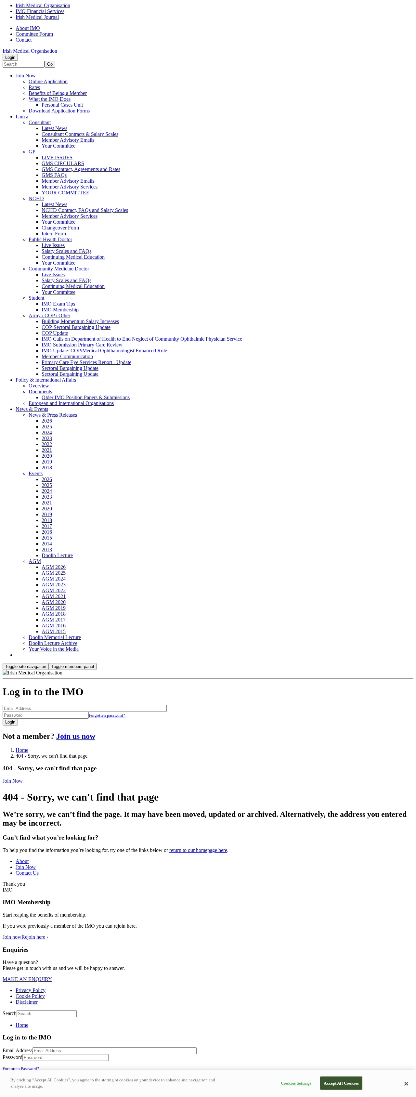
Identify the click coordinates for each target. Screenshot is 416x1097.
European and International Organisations (71, 403)
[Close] (406, 1084)
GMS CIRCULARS (63, 163)
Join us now (75, 736)
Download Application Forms (59, 110)
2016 (47, 532)
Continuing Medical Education (73, 257)
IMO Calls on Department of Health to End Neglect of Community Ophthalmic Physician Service (142, 339)
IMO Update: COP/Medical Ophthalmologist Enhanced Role (104, 350)
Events (36, 473)
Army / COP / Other (49, 315)
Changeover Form (60, 227)
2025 (47, 426)
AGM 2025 (54, 573)
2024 (47, 432)
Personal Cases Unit (62, 105)
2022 (47, 444)
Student (36, 298)
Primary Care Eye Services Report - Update (86, 362)
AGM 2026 (54, 567)
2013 (47, 549)
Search (10, 1013)
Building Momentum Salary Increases (80, 321)
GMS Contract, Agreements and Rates (81, 169)
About (22, 861)
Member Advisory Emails (68, 140)
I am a (22, 116)
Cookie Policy (30, 996)
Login (10, 57)
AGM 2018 (54, 614)
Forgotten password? (107, 715)
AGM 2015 (54, 631)
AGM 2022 (54, 590)
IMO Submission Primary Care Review (82, 344)
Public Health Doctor (50, 239)
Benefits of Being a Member (58, 93)
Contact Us (27, 873)
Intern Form (54, 233)
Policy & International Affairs (46, 380)
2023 (47, 438)
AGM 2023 (54, 584)
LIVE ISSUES (57, 157)
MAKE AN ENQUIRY (27, 979)
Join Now (26, 75)
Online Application (48, 81)
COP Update (55, 333)
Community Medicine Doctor (59, 268)
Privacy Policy (31, 990)
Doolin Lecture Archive (53, 643)
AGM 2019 (54, 608)
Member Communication (67, 356)
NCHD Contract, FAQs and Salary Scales (85, 210)
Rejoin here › (34, 937)
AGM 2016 (54, 625)
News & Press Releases (53, 415)
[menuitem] (214, 1025)
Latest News (54, 128)
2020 (47, 456)
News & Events (32, 409)
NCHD (36, 198)
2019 (47, 461)
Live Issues (53, 245)
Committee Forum (34, 34)
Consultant (40, 122)
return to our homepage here (198, 850)
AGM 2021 (54, 596)
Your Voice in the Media (54, 649)
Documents (40, 391)
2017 (47, 526)
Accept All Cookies (341, 1083)
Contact (24, 40)
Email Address (17, 1050)
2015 (47, 538)
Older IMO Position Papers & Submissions (86, 397)
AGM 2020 (54, 602)
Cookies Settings (296, 1083)
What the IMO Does (50, 99)
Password (12, 1057)
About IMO (28, 28)
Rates (34, 87)
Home (22, 750)
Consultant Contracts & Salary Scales (80, 134)
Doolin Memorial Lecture (55, 637)
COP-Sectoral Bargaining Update (76, 327)
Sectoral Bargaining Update (70, 368)
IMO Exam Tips (58, 304)
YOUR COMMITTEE (65, 192)
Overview (39, 385)
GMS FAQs (54, 175)
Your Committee (58, 146)
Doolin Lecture (57, 555)
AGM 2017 (54, 619)
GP (32, 151)
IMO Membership (60, 309)
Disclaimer (27, 1002)
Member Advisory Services (70, 186)
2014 (47, 543)
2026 (47, 421)
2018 (47, 467)
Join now (12, 937)
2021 (47, 450)
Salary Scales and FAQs (66, 251)
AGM (35, 561)
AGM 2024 (54, 578)
